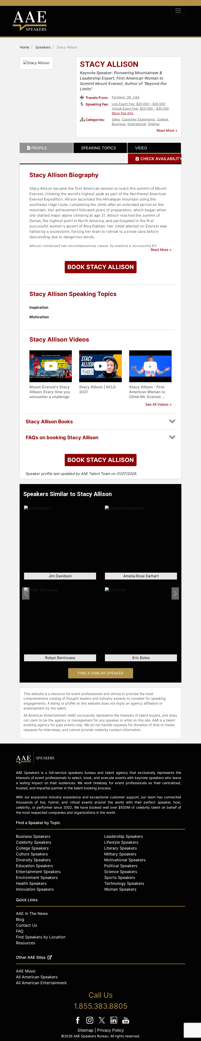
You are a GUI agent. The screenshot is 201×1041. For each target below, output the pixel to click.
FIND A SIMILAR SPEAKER (100, 673)
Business (119, 124)
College (162, 119)
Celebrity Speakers (33, 842)
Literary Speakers (120, 848)
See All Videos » (158, 404)
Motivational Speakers (125, 859)
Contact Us (26, 925)
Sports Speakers (119, 877)
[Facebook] (78, 1023)
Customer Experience (138, 119)
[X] (102, 1023)
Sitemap (85, 1030)
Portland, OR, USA (125, 97)
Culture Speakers (32, 854)
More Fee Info (122, 113)
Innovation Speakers (35, 889)
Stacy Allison (109, 64)
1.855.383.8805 (100, 1006)
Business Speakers (33, 836)
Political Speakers (120, 865)
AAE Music (26, 971)
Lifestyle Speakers (121, 842)
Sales (116, 119)
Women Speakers (120, 889)
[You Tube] (125, 1023)
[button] (25, 594)
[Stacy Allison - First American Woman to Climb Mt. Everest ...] (150, 366)
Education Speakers (34, 865)
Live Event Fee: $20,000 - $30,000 (138, 104)
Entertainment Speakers (38, 871)
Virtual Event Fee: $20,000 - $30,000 (140, 108)
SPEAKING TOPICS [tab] (98, 147)
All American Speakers (37, 976)
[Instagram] (90, 1023)
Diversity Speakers (33, 859)
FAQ (19, 931)
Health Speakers (31, 883)
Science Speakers (120, 871)
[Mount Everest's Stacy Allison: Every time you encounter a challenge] (50, 366)
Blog (20, 919)
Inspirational (136, 124)
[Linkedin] (114, 1023)
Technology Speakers (124, 883)
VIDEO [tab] (141, 147)
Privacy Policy (110, 1030)
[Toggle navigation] (178, 11)
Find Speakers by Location (40, 937)
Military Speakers (120, 854)
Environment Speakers (37, 877)
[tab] (46, 148)
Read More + (167, 130)
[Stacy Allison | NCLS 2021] (100, 366)
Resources (25, 942)
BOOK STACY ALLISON (100, 267)
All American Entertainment (41, 982)
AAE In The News (32, 913)
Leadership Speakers (123, 836)
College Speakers (32, 848)
